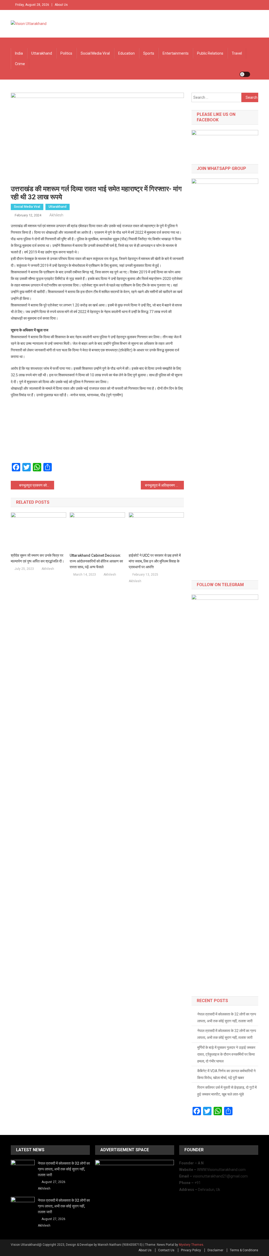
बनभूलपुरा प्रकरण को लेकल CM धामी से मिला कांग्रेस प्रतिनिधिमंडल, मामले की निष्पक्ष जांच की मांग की (36, 485)
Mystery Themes (191, 1245)
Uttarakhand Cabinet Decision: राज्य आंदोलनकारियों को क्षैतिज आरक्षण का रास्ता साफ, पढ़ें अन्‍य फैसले (96, 561)
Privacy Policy (191, 1250)
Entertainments (176, 53)
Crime (20, 64)
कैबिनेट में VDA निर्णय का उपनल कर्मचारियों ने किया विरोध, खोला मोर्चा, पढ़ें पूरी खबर (226, 1074)
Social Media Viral (95, 53)
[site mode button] (245, 74)
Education (126, 53)
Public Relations (210, 53)
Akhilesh (56, 215)
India (19, 53)
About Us (61, 5)
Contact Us (166, 1250)
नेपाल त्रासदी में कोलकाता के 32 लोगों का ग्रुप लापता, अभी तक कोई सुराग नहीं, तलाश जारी (226, 1017)
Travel (237, 53)
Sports (148, 53)
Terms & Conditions (244, 1250)
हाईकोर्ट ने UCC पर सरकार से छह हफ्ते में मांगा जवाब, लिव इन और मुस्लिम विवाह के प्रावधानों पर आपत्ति (155, 561)
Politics (66, 53)
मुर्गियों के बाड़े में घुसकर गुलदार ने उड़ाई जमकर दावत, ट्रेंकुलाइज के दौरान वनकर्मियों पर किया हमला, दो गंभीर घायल (226, 1054)
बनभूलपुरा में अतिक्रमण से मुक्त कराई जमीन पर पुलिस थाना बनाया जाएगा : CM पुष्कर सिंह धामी (164, 485)
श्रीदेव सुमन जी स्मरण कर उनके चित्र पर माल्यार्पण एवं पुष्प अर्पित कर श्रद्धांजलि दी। (37, 558)
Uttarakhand (41, 53)
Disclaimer (215, 1250)
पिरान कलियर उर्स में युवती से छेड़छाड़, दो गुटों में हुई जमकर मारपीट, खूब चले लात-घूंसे (227, 1090)
